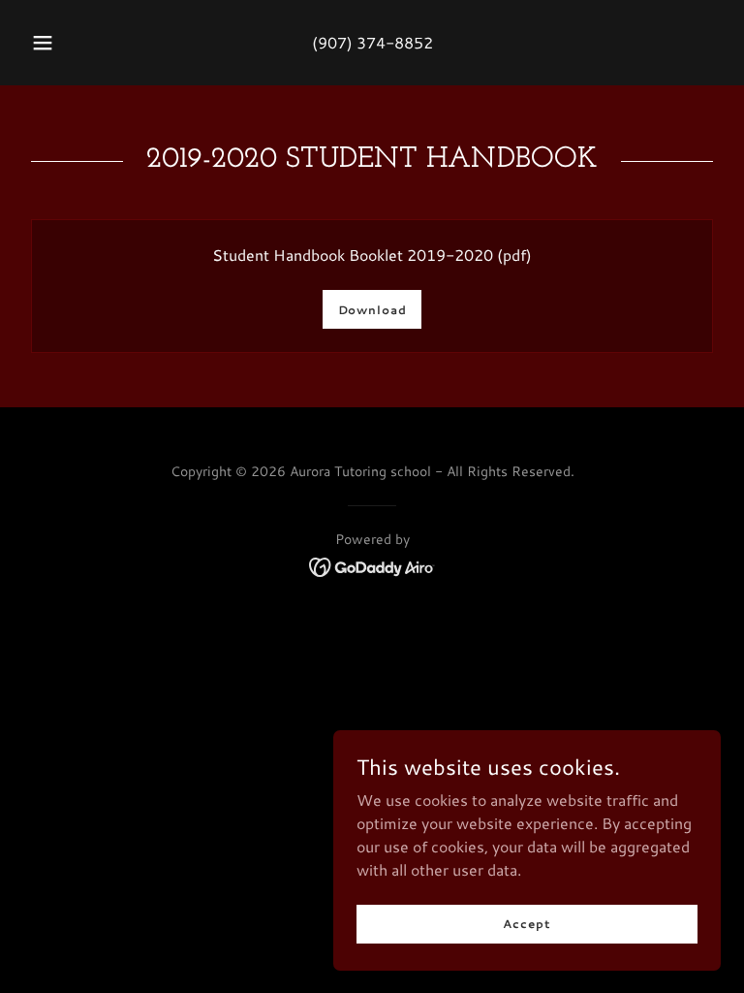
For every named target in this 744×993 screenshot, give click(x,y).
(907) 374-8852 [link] (372, 42)
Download (372, 310)
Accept (526, 923)
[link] (372, 565)
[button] (53, 42)
